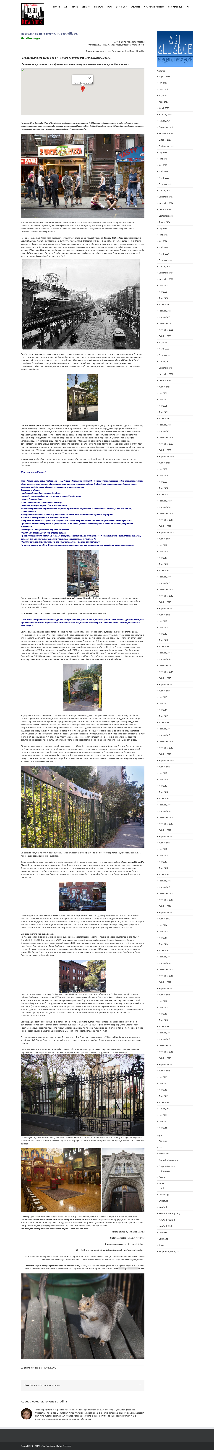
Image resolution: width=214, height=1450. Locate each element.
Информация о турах (169, 1251)
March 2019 (164, 570)
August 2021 (164, 387)
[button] (188, 6)
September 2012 (166, 1064)
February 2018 (165, 653)
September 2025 (166, 146)
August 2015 (164, 843)
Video (163, 1188)
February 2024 (165, 260)
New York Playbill (167, 1220)
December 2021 (165, 368)
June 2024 (163, 235)
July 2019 (163, 545)
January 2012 (164, 1109)
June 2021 (163, 399)
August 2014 (164, 919)
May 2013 (163, 1014)
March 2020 (164, 494)
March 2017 (164, 722)
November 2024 (166, 203)
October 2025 (165, 140)
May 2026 (163, 95)
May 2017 (163, 710)
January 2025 (164, 190)
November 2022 (166, 330)
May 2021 (163, 406)
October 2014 (165, 906)
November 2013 (166, 976)
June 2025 (163, 159)
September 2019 (166, 532)
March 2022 (164, 349)
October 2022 (165, 336)
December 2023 (165, 273)
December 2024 (166, 197)
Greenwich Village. (136, 1244)
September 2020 (166, 456)
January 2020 (164, 507)
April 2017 (163, 716)
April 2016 (163, 792)
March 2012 (164, 1102)
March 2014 (164, 950)
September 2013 (166, 988)
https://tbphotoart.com (133, 45)
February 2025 (165, 184)
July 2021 (163, 393)
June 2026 (163, 89)
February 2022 (165, 355)
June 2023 (163, 285)
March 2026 (164, 108)
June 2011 (163, 1121)
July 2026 (163, 83)
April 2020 (163, 488)
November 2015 (166, 824)
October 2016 (165, 754)
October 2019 (165, 526)
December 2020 (166, 437)
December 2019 (166, 513)
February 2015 (165, 881)
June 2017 (163, 703)
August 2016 (164, 767)
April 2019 (163, 564)
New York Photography (169, 1213)
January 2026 (164, 121)
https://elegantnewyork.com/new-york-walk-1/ (122, 1250)
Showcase (165, 1171)
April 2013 (163, 1020)
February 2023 (165, 311)
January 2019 (164, 583)
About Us (163, 1141)
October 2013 (165, 982)
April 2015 (163, 868)
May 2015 (163, 862)
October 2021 (165, 380)
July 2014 (163, 925)
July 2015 (163, 849)
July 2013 (163, 1001)
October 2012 (165, 1058)
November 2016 (166, 748)
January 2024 (164, 266)
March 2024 (164, 254)
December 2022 (165, 323)
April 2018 (163, 640)
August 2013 (164, 995)
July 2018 (163, 621)
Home (161, 1183)
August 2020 (164, 463)
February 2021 (165, 425)
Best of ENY (164, 1153)
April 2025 (163, 171)
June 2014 (163, 931)
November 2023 (166, 279)
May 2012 (163, 1090)
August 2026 (164, 76)
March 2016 (164, 798)
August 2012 (164, 1071)
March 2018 (164, 646)
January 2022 (164, 361)
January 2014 (164, 963)
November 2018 (166, 596)
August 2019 (164, 539)
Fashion (162, 1177)
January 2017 (164, 735)
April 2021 (163, 412)
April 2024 (163, 247)
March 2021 (164, 418)
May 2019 (163, 558)
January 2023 (164, 317)
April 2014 (163, 944)
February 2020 (165, 501)
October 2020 (165, 450)
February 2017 (165, 729)
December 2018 (166, 589)
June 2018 (163, 627)
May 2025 (163, 165)
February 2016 (165, 805)
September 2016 (166, 760)
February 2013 (165, 1033)
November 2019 (166, 520)
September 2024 (166, 216)
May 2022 (163, 342)
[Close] (89, 78)
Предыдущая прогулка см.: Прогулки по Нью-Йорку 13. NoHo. (115, 51)
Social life (163, 1239)
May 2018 (163, 634)
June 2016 (163, 779)
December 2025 (166, 127)
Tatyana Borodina (30, 1368)
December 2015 (166, 817)
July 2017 (163, 697)
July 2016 (163, 773)
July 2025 (163, 152)
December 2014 (166, 893)
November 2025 (166, 133)
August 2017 (164, 691)
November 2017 (166, 672)
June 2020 (163, 475)
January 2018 (164, 659)
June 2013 (163, 1007)
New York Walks (166, 1226)
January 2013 (164, 1039)
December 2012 (165, 1045)
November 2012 (166, 1052)
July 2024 (163, 228)
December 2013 (165, 969)
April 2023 (163, 298)
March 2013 (164, 1026)
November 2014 (166, 900)
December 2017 (165, 665)
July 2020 (163, 469)
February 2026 (165, 114)
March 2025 (164, 178)
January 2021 (164, 431)
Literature (163, 1201)
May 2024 (163, 241)
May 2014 (163, 938)
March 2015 (164, 874)
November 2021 (166, 374)
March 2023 (164, 304)
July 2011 (163, 1115)
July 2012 (163, 1077)
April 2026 (163, 102)
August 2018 (164, 615)
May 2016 (163, 786)
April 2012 (163, 1096)
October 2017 (165, 678)
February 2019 (165, 577)
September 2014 (166, 912)
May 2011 (163, 1128)
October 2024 (165, 209)
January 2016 (164, 811)
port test (163, 1232)
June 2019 (163, 551)
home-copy (164, 1194)
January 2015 (164, 887)
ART (160, 1147)
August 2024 (164, 222)
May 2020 (163, 482)
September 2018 (166, 608)
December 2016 (166, 741)
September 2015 (166, 836)
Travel (161, 1245)
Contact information (168, 1160)
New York (163, 1207)
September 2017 (166, 684)
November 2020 (166, 444)
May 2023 (163, 292)
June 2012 (163, 1083)
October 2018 (165, 602)
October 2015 (165, 830)
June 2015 (163, 855)
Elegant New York (167, 1166)
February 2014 (165, 957)
